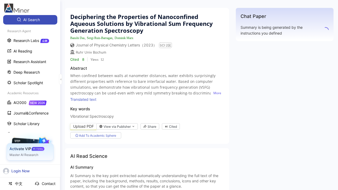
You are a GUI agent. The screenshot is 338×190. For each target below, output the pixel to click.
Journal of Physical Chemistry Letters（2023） (116, 45)
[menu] (30, 98)
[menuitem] (30, 20)
